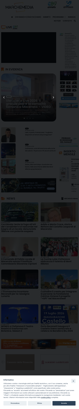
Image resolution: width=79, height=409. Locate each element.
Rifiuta (39, 403)
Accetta (64, 403)
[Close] (73, 381)
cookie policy (46, 397)
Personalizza (15, 403)
